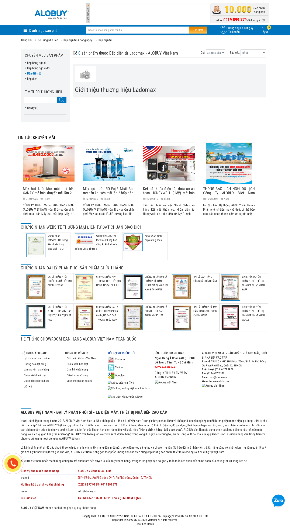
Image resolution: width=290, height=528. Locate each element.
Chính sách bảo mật (77, 364)
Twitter (118, 367)
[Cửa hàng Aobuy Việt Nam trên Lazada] (128, 388)
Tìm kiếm (198, 29)
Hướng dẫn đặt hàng (35, 364)
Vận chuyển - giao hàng (36, 369)
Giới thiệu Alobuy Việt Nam (81, 358)
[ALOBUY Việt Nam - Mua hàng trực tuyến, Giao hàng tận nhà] (52, 14)
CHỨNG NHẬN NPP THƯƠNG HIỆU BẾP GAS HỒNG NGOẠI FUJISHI (108, 281)
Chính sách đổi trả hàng (36, 380)
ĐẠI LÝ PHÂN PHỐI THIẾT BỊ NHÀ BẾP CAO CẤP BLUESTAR (60, 281)
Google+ (119, 375)
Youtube (119, 359)
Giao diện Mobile (145, 523)
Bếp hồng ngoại (36, 63)
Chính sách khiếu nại (35, 375)
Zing (131, 382)
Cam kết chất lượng (77, 369)
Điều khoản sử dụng (78, 375)
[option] (49, 179)
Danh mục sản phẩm (44, 30)
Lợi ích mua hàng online (36, 358)
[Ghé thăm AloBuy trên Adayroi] (125, 396)
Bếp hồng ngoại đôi (38, 68)
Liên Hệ (28, 386)
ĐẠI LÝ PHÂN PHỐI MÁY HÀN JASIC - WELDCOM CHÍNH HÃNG (205, 311)
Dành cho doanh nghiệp (79, 380)
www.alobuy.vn (221, 381)
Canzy (31, 108)
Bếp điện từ (34, 73)
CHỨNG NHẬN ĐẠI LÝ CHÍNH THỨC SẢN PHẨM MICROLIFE (156, 311)
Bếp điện (32, 78)
